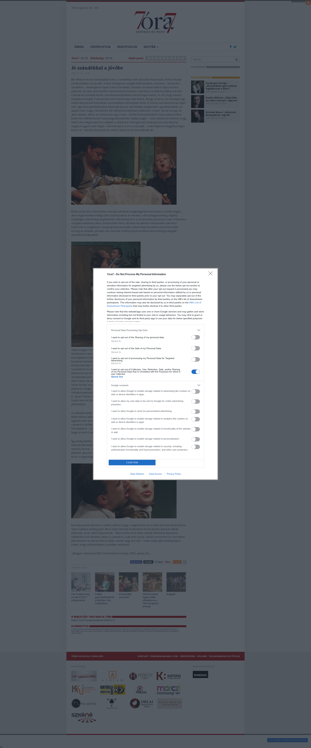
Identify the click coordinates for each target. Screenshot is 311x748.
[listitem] (155, 330)
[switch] (195, 337)
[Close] (211, 274)
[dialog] (155, 374)
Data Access (155, 474)
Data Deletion (137, 474)
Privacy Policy (174, 474)
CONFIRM (132, 462)
